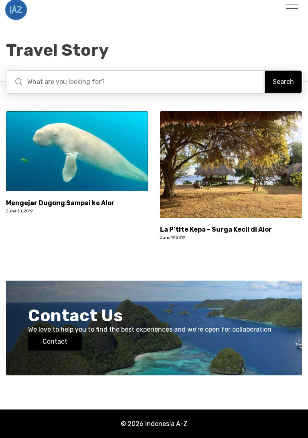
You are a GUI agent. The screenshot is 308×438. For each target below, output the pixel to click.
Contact (55, 341)
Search (283, 82)
